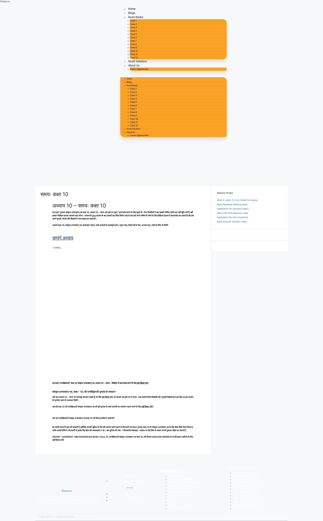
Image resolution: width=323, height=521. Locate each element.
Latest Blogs (174, 489)
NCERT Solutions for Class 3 (246, 479)
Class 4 (133, 31)
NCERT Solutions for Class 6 (246, 489)
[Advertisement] (161, 166)
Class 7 (133, 41)
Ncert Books (135, 17)
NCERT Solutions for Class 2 (246, 476)
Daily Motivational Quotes (181, 486)
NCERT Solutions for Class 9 (246, 498)
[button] (173, 75)
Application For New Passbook (232, 217)
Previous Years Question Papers (184, 482)
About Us (134, 65)
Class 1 (133, 21)
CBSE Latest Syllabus (179, 505)
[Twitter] (38, 511)
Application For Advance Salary (233, 208)
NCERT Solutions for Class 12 (247, 508)
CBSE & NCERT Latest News (182, 492)
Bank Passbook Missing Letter (232, 204)
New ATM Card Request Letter (232, 213)
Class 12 (134, 58)
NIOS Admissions (176, 508)
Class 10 (134, 51)
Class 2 (133, 24)
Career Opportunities (139, 69)
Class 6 (133, 37)
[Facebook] (35, 511)
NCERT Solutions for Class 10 (247, 502)
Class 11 (134, 54)
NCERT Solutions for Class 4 (246, 482)
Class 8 (133, 44)
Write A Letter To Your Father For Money (237, 200)
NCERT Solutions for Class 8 (246, 495)
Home (132, 8)
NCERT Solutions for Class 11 (247, 505)
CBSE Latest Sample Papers (182, 479)
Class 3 (133, 27)
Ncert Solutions (137, 61)
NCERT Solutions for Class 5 (246, 486)
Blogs (131, 13)
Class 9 (133, 47)
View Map (129, 488)
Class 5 (133, 34)
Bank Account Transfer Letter (232, 221)
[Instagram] (42, 511)
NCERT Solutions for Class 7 (246, 492)
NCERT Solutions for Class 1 (246, 473)
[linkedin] (45, 511)
